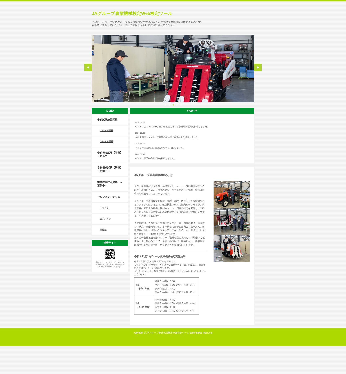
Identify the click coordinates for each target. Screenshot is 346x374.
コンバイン (105, 219)
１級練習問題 (106, 130)
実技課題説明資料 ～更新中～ (110, 184)
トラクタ (104, 208)
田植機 (103, 229)
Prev (88, 67)
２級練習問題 (106, 141)
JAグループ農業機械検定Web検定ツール (132, 13)
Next (258, 67)
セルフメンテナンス (108, 196)
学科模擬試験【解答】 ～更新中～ (111, 169)
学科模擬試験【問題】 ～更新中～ (111, 154)
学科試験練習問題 (107, 119)
